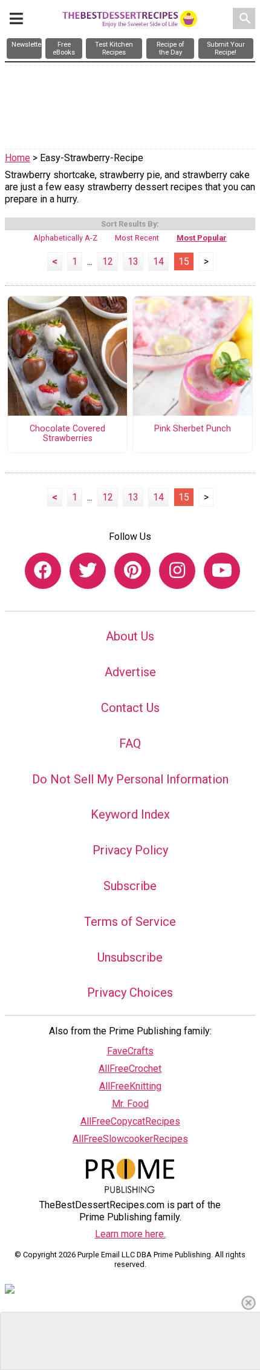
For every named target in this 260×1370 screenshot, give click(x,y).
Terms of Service (130, 921)
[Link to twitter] (88, 571)
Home (17, 158)
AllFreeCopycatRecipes (130, 1121)
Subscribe (130, 886)
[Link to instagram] (177, 571)
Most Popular (202, 237)
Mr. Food (130, 1103)
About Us (130, 636)
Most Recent (137, 237)
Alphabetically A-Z (65, 237)
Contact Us (130, 707)
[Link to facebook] (43, 571)
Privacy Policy (130, 850)
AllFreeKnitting (130, 1086)
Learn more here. (130, 1234)
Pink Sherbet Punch (192, 429)
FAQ (130, 743)
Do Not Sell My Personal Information (130, 779)
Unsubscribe (130, 957)
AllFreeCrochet (130, 1068)
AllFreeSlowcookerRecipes (130, 1139)
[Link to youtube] (222, 571)
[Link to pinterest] (132, 571)
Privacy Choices (130, 992)
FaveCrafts (130, 1051)
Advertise (130, 672)
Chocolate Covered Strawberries (67, 434)
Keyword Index (130, 814)
